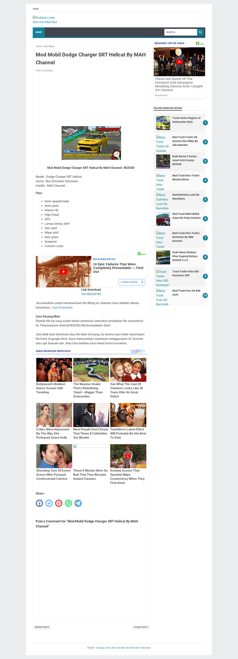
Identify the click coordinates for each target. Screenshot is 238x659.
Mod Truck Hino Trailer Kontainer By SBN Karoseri (186, 237)
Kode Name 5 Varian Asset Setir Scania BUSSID (184, 160)
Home (36, 9)
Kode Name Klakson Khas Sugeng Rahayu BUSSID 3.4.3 (184, 256)
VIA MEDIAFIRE (91, 294)
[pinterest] (58, 503)
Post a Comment (44, 70)
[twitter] (49, 503)
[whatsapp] (68, 503)
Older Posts (141, 627)
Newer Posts (42, 627)
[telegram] (78, 503)
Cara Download (62, 307)
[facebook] (39, 503)
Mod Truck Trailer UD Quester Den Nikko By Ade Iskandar (185, 141)
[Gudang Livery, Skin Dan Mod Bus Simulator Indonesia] (47, 19)
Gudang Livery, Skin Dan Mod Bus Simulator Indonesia (124, 648)
